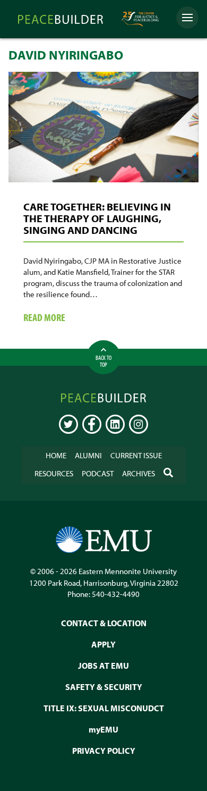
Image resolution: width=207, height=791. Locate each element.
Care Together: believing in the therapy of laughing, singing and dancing (97, 218)
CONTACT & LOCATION (103, 623)
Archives (138, 473)
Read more (64, 318)
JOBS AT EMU (103, 665)
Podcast (98, 473)
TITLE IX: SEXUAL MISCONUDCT (104, 708)
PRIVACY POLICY (103, 750)
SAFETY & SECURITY (103, 686)
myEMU (103, 729)
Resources (53, 473)
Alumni (88, 455)
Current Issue (136, 455)
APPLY (103, 644)
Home (56, 455)
